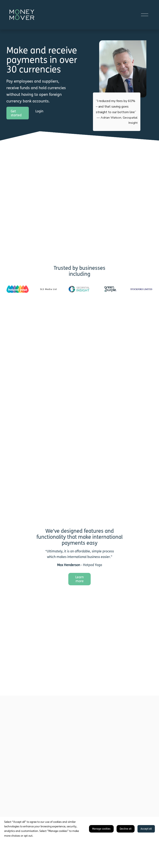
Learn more (79, 579)
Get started (16, 113)
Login (39, 111)
